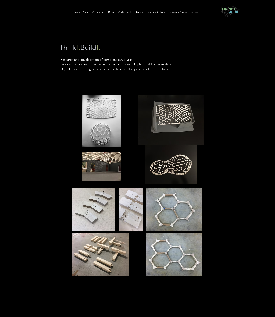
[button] (138, 12)
